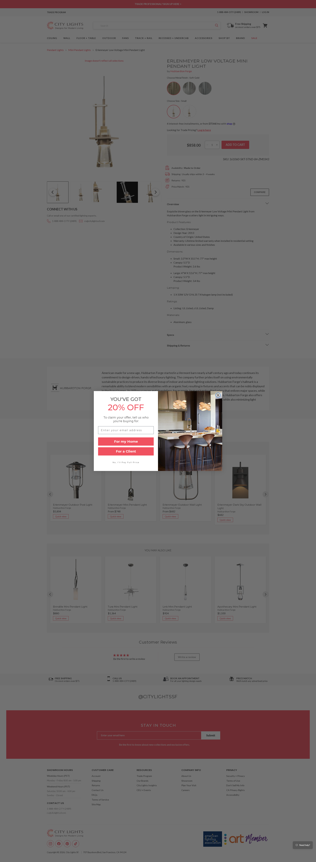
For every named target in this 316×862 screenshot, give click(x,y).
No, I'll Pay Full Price (126, 462)
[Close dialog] (218, 395)
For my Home (126, 441)
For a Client (126, 451)
